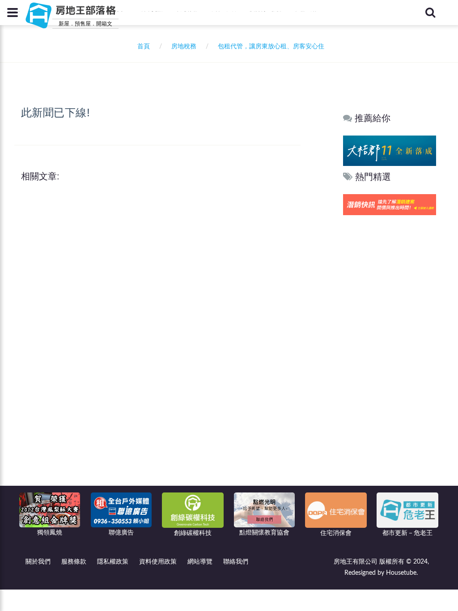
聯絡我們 (235, 562)
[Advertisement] (390, 354)
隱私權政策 (112, 562)
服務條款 (73, 562)
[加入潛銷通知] (389, 204)
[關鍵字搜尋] (430, 12)
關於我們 (38, 562)
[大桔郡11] (389, 150)
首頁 (142, 46)
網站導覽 (199, 562)
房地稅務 (183, 46)
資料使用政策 (158, 562)
